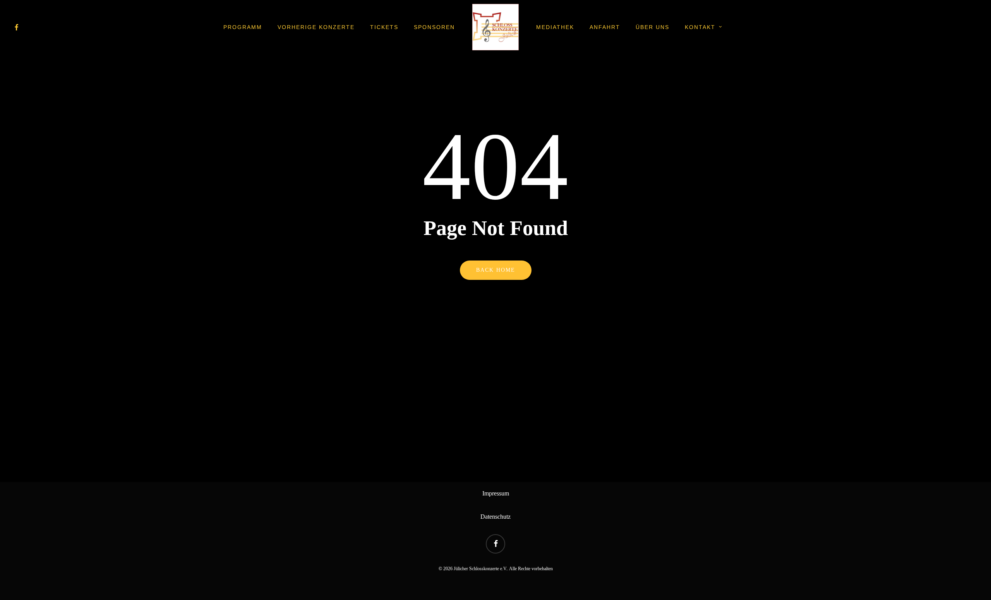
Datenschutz (495, 516)
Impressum (495, 493)
